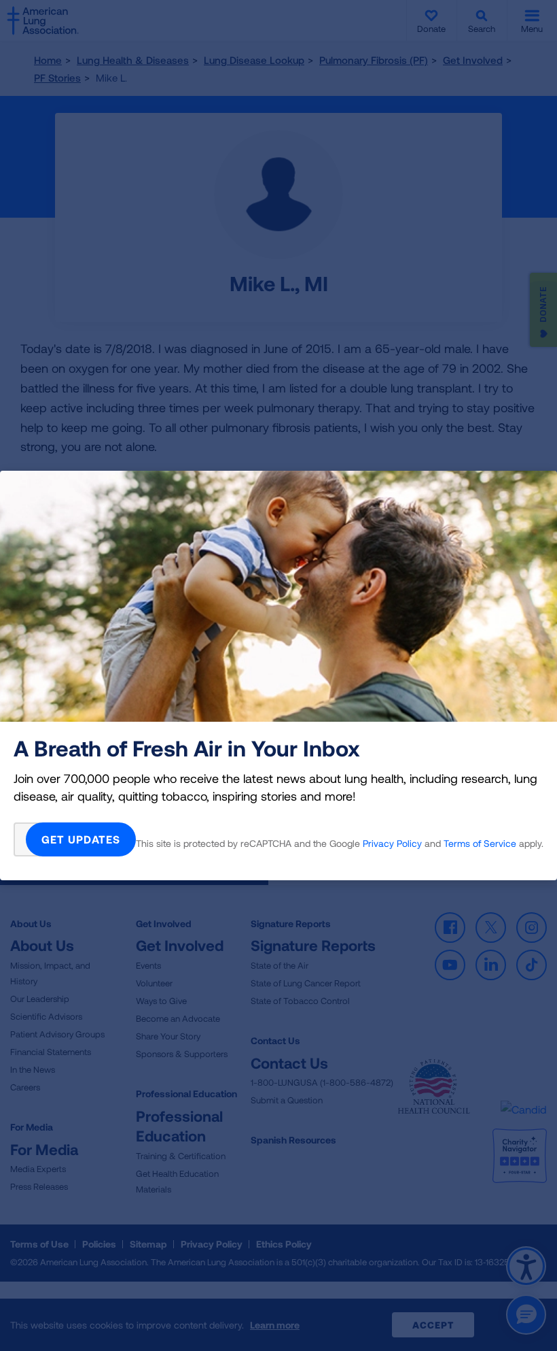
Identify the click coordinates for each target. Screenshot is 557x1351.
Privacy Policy (392, 843)
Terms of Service (480, 843)
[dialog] (278, 676)
